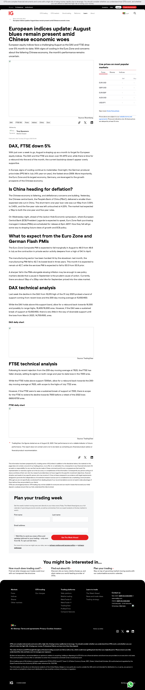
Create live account (129, 7)
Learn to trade (92, 589)
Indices (34, 122)
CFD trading (44, 13)
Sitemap (17, 629)
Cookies (50, 629)
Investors (57, 629)
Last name (56, 515)
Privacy (43, 629)
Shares (112, 72)
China (42, 122)
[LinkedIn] (92, 122)
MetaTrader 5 (66, 599)
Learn (85, 13)
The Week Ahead (93, 593)
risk (27, 646)
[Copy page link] (79, 122)
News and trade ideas (94, 596)
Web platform (66, 593)
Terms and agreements (30, 629)
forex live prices (113, 111)
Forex (27, 122)
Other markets (16, 602)
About (93, 13)
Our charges (40, 593)
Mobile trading (66, 596)
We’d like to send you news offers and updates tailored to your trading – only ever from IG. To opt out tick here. (31, 538)
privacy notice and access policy (62, 545)
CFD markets (55, 13)
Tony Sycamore (23, 131)
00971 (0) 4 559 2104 (123, 601)
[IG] (11, 13)
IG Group (124, 683)
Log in (118, 7)
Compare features (68, 612)
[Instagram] (117, 631)
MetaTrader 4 (66, 602)
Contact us (116, 593)
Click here (122, 606)
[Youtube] (127, 631)
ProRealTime (66, 609)
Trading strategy (92, 599)
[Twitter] (85, 122)
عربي (127, 13)
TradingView (65, 605)
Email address (19, 525)
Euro (48, 122)
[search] (134, 13)
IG (12, 629)
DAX (11, 122)
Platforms (77, 13)
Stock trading (66, 13)
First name (18, 515)
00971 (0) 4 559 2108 (125, 596)
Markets (14, 589)
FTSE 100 (19, 122)
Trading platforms (68, 589)
